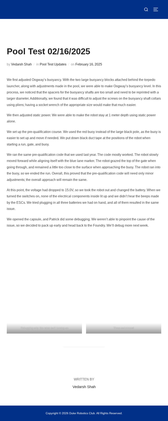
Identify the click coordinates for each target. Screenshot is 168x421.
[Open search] (146, 9)
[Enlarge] (77, 238)
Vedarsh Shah (21, 64)
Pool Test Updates (53, 64)
